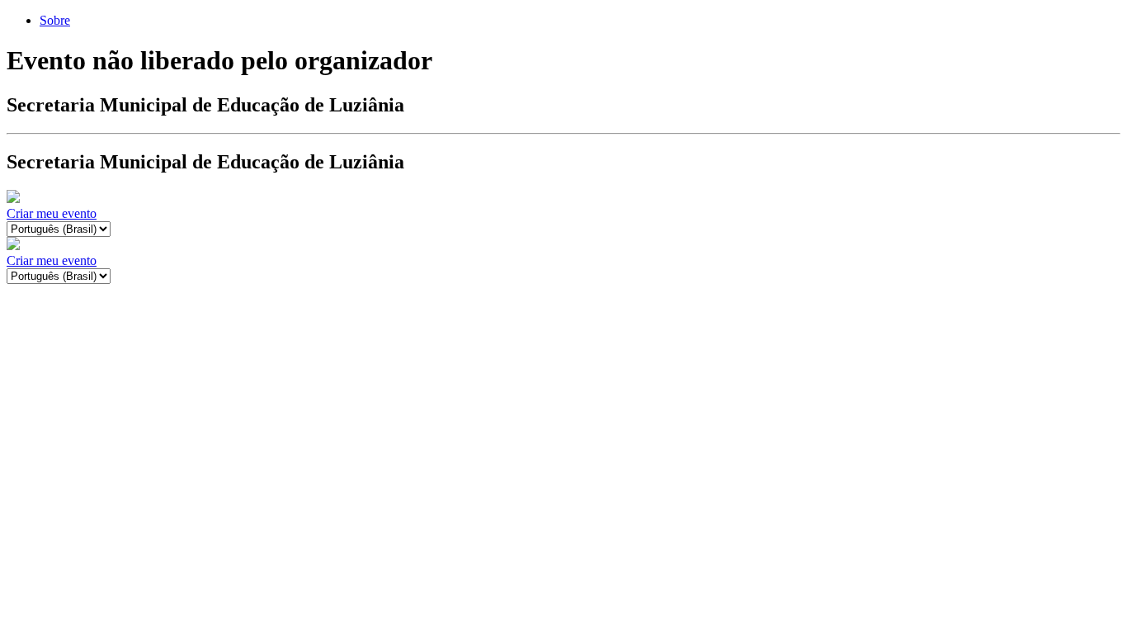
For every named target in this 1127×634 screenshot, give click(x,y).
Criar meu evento (52, 213)
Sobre (55, 20)
